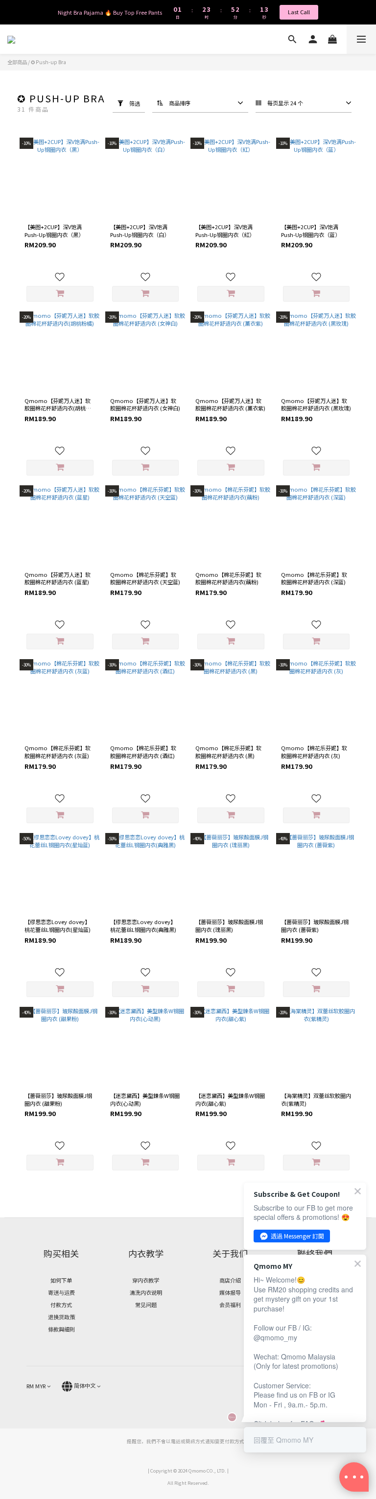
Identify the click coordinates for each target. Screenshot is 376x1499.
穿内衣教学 (145, 1280)
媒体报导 (230, 1292)
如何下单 (61, 1280)
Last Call (299, 12)
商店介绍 (230, 1280)
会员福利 (230, 1305)
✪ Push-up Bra (48, 62)
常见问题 (146, 1305)
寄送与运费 (61, 1292)
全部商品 (17, 62)
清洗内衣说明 (146, 1292)
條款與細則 (61, 1329)
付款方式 (61, 1305)
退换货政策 (61, 1317)
